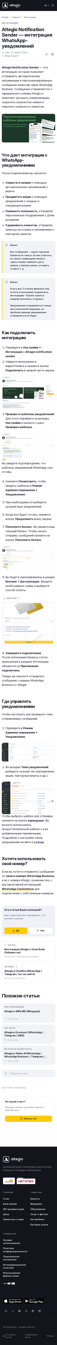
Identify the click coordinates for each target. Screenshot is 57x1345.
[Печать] (52, 54)
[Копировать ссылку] (46, 54)
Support (16, 17)
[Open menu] (53, 5)
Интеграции (30, 17)
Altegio (5, 17)
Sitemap (50, 1336)
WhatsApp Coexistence (18, 889)
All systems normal (10, 1336)
